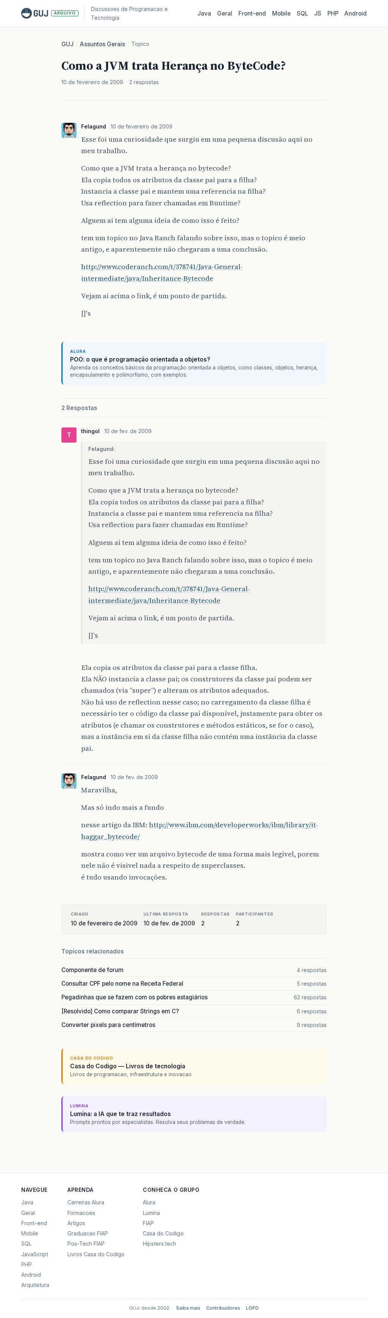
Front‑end (252, 13)
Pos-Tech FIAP (86, 1243)
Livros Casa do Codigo (96, 1254)
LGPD (252, 1308)
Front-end (34, 1223)
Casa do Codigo (163, 1233)
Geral (224, 13)
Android (355, 13)
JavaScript (34, 1254)
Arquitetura (35, 1285)
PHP (332, 13)
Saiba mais (188, 1308)
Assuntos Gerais (102, 44)
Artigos (76, 1223)
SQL (302, 13)
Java (204, 13)
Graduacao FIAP (87, 1233)
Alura (149, 1202)
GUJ (67, 44)
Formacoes (81, 1213)
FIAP (148, 1223)
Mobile (281, 13)
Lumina (151, 1213)
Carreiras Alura (85, 1202)
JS (317, 13)
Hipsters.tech (159, 1243)
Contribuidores (223, 1308)
